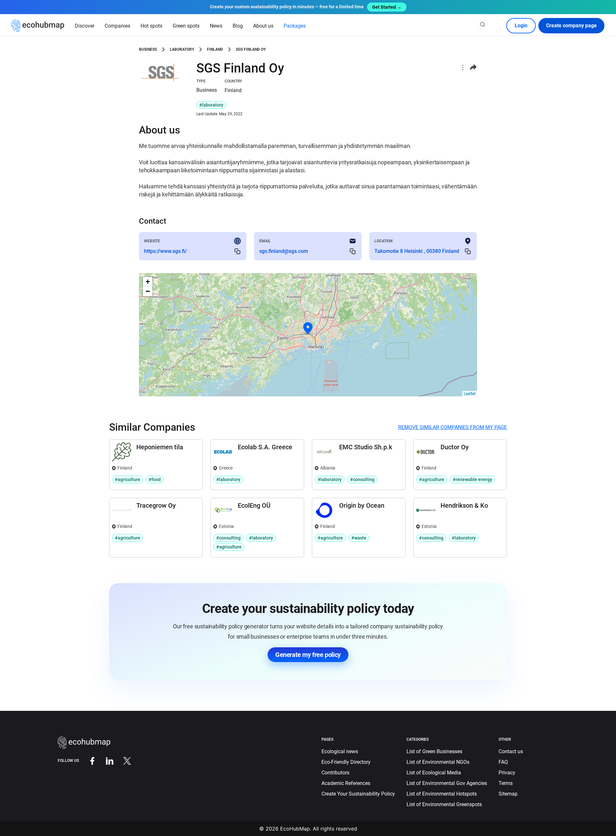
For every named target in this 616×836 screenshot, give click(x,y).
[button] (308, 328)
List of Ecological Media (433, 773)
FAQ (503, 762)
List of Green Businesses (434, 751)
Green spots (186, 26)
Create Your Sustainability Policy (358, 794)
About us (263, 26)
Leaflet (469, 394)
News (216, 26)
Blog (238, 26)
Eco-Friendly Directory (346, 762)
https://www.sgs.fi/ (165, 251)
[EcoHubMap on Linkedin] (105, 760)
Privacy (507, 773)
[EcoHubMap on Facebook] (87, 760)
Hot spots (151, 26)
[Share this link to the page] (473, 67)
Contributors (335, 773)
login (521, 25)
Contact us (511, 751)
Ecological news (339, 751)
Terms (506, 783)
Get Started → (386, 7)
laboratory (182, 49)
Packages (295, 26)
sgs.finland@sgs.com (283, 251)
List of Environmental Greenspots (444, 804)
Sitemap (508, 794)
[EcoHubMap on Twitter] (122, 760)
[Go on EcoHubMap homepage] (38, 26)
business (148, 49)
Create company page (571, 25)
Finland (215, 49)
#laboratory (211, 105)
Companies (117, 26)
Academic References (345, 783)
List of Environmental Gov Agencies (446, 783)
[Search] (482, 24)
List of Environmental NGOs (437, 762)
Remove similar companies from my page (452, 427)
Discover (84, 26)
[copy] (237, 251)
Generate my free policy (308, 655)
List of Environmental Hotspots (441, 794)
